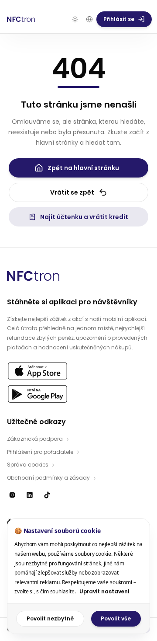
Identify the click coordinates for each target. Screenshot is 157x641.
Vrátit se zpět (72, 192)
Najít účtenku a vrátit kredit (84, 217)
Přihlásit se (118, 19)
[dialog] (78, 576)
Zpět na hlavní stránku (83, 168)
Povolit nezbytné (50, 618)
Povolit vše (116, 618)
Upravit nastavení (104, 591)
